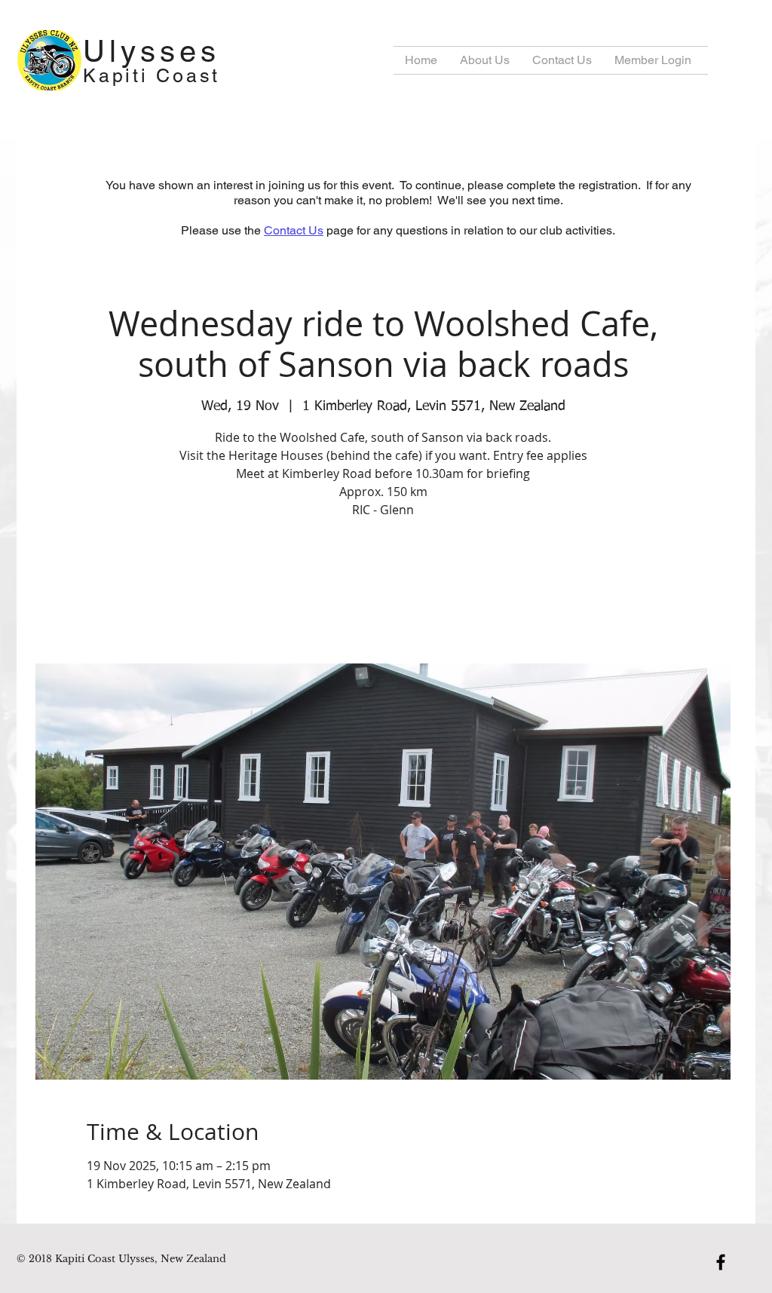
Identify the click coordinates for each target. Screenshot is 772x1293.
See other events (383, 593)
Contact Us (293, 230)
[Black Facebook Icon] (720, 1262)
